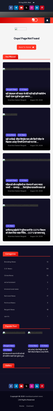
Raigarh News (12, 89)
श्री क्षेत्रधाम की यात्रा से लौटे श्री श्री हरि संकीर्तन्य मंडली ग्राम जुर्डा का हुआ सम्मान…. (26, 95)
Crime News (11, 135)
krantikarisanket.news (34, 396)
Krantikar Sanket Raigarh (17, 100)
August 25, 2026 (36, 100)
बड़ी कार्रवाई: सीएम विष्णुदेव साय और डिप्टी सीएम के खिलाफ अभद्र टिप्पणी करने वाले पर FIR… (25, 140)
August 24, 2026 (36, 236)
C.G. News (23, 89)
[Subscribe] (47, 20)
